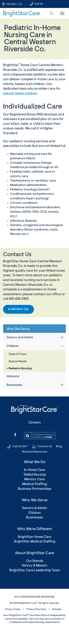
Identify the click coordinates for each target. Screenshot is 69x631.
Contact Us (18, 309)
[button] (51, 13)
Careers (34, 422)
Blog (59, 446)
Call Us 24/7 (20, 446)
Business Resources (34, 451)
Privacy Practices (36, 609)
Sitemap (56, 609)
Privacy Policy (13, 609)
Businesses (14, 385)
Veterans (13, 376)
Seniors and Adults (20, 337)
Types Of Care (17, 354)
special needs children (20, 93)
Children (13, 346)
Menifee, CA (14, 4)
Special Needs (17, 361)
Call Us (38, 3)
